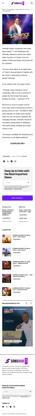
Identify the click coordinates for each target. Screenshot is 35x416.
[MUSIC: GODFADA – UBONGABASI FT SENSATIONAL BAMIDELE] (10, 214)
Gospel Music (10, 9)
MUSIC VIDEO (23, 218)
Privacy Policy (8, 188)
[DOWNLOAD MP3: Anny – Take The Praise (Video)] (6, 278)
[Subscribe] (28, 182)
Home (4, 9)
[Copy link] (15, 161)
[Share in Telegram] (11, 161)
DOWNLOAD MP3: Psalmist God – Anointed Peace (22, 288)
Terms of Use (18, 188)
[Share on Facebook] (4, 161)
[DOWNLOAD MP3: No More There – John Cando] (6, 238)
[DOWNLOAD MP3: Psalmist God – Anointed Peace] (6, 291)
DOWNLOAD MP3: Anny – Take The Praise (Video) (23, 275)
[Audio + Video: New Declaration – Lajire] (17, 326)
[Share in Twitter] (8, 161)
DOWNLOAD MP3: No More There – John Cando (21, 236)
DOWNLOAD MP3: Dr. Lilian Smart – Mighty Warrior (21, 262)
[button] (3, 3)
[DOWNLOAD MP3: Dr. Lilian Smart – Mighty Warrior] (6, 265)
